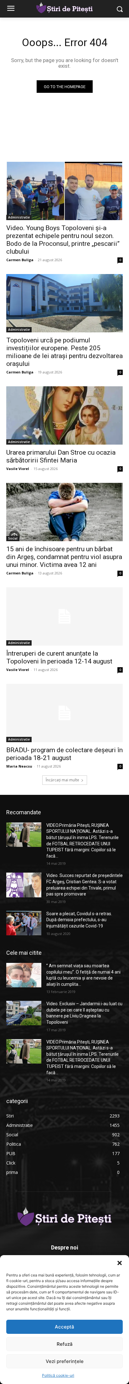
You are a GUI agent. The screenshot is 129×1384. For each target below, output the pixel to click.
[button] (119, 1263)
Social (13, 538)
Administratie (19, 217)
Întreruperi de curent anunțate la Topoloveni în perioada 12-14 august (59, 657)
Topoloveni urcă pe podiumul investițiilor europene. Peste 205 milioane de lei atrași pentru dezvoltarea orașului (64, 351)
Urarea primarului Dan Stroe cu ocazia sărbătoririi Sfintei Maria (61, 456)
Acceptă (64, 1327)
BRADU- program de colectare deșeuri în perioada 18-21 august (64, 754)
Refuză (65, 1344)
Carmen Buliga (20, 259)
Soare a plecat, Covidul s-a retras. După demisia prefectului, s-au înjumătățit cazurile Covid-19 (79, 919)
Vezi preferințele (65, 1361)
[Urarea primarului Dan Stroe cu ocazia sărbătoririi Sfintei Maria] (64, 415)
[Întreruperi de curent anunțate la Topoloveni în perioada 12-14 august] (64, 616)
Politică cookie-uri (58, 1375)
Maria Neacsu (19, 766)
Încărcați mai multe (62, 780)
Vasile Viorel (17, 468)
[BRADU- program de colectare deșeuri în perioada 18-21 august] (64, 713)
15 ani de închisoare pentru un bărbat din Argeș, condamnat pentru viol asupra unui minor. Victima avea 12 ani (64, 556)
